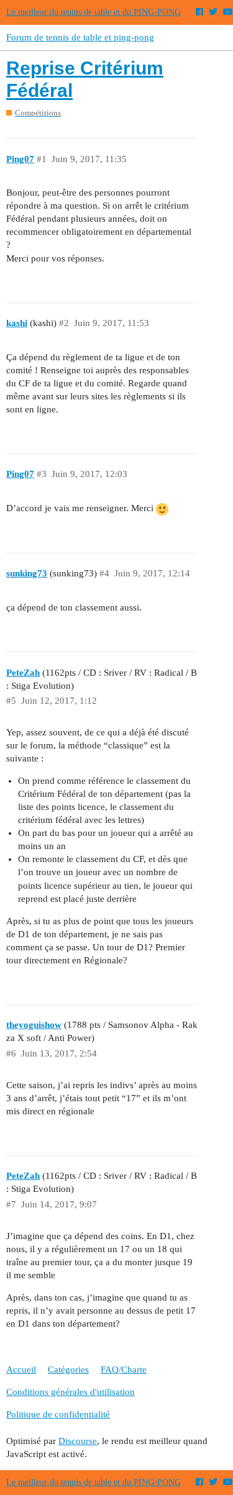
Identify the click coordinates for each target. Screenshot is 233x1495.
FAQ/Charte (124, 1370)
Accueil (21, 1370)
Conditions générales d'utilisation (70, 1392)
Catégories (68, 1370)
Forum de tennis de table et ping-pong (80, 37)
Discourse (77, 1441)
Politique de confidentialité (58, 1414)
